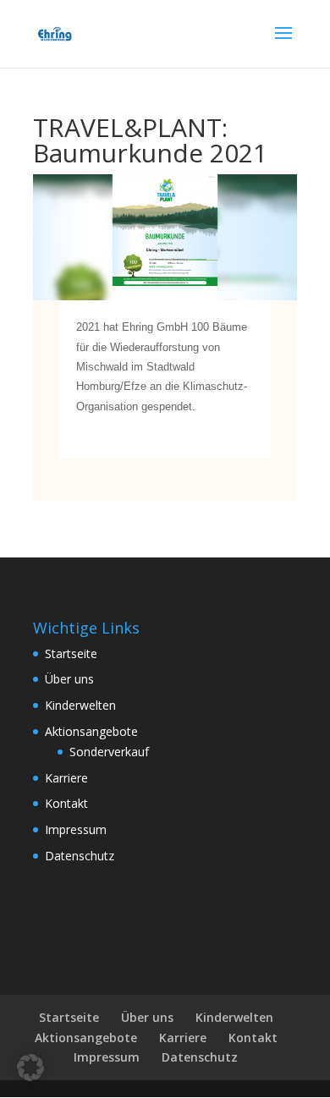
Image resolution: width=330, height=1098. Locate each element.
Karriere (66, 778)
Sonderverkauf (109, 752)
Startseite (71, 653)
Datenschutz (79, 856)
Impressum (76, 829)
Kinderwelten (80, 705)
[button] (30, 1067)
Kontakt (66, 803)
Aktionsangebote (91, 731)
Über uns (69, 679)
